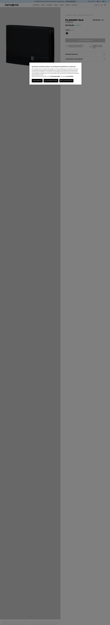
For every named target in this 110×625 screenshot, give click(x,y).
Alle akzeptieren (37, 80)
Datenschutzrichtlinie (55, 76)
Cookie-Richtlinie (69, 76)
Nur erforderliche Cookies (50, 80)
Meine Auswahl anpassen (66, 80)
